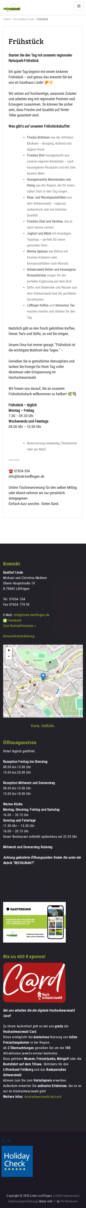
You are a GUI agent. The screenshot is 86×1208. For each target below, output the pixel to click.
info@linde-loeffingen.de (31, 615)
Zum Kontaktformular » (19, 626)
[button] (43, 677)
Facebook (14, 620)
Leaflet (54, 716)
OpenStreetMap (66, 716)
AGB (58, 1196)
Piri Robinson (69, 1201)
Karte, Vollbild (42, 726)
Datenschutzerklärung (18, 636)
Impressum (70, 1196)
